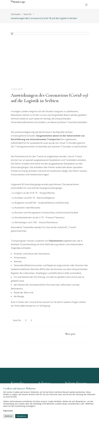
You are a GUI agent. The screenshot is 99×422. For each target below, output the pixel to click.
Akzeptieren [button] (21, 416)
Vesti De (17, 320)
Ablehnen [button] (8, 416)
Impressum (8, 410)
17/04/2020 (17, 89)
